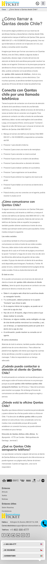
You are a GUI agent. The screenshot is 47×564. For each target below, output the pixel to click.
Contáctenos (6, 511)
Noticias (5, 499)
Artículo (5, 492)
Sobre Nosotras (8, 507)
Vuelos (4, 495)
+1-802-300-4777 (19, 529)
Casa (4, 9)
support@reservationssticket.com (29, 526)
